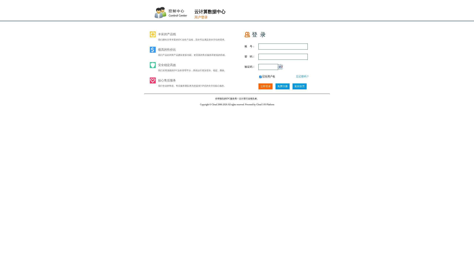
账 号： (250, 46)
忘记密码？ (302, 76)
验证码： (250, 66)
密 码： (250, 56)
